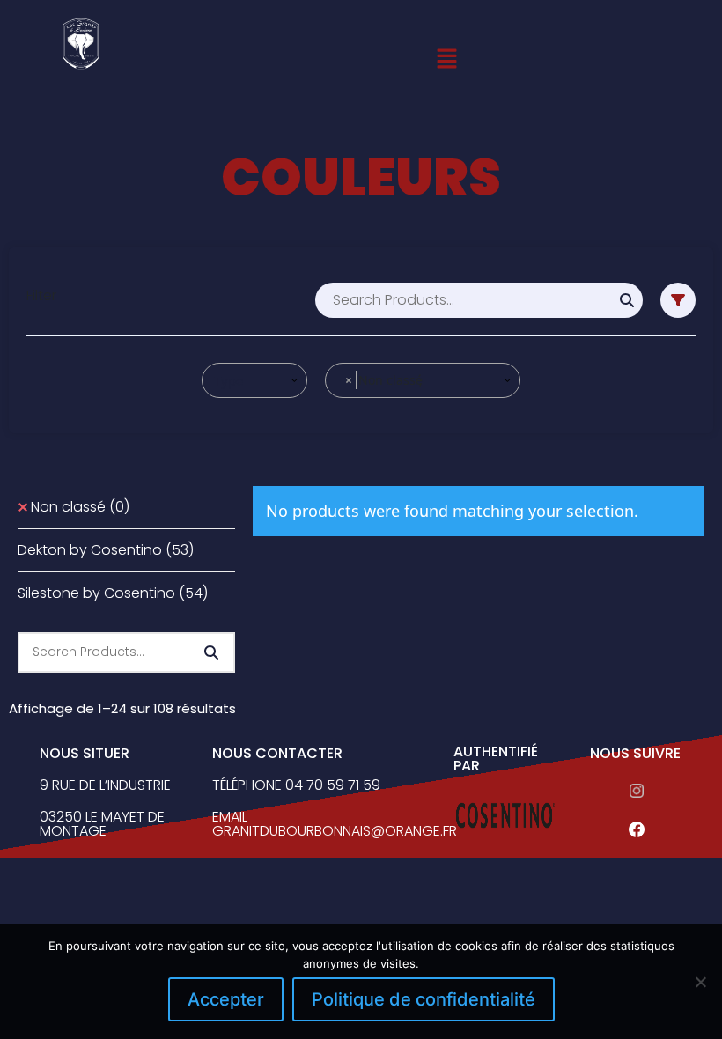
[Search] (627, 300)
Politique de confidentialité (423, 999)
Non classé (80, 507)
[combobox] (254, 380)
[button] (447, 58)
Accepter (226, 999)
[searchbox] (256, 381)
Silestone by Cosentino (113, 593)
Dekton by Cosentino (106, 550)
